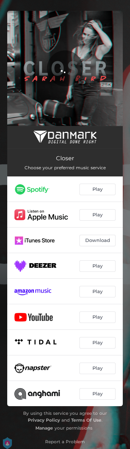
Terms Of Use (86, 420)
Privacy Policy (44, 420)
